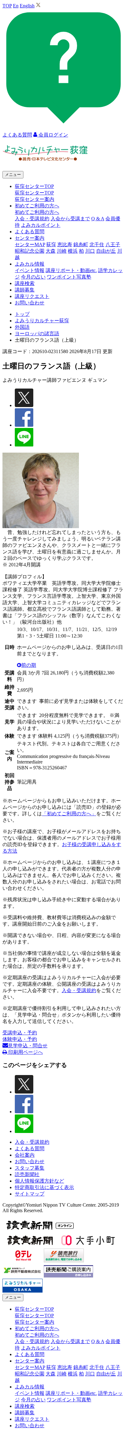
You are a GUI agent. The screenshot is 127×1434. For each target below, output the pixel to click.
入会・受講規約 (32, 218)
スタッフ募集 (29, 1168)
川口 (90, 251)
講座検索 (25, 283)
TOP (7, 5)
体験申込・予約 (19, 1039)
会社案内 (25, 1155)
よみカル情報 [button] (29, 264)
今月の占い (33, 276)
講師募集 (25, 289)
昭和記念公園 (29, 251)
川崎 (62, 251)
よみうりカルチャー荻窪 (42, 320)
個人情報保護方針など (39, 1180)
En (15, 5)
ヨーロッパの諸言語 (37, 333)
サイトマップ (29, 1193)
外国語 (22, 327)
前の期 (28, 665)
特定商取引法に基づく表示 (44, 1187)
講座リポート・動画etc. (71, 270)
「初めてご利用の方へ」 (69, 813)
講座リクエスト (32, 296)
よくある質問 (29, 231)
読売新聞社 (27, 1174)
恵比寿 (64, 244)
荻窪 (51, 244)
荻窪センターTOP (34, 192)
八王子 (112, 244)
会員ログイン (52, 134)
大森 (50, 251)
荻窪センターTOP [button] (34, 186)
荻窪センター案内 (34, 199)
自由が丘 (106, 251)
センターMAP (30, 244)
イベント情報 (29, 270)
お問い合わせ (29, 302)
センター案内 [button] (29, 238)
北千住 (96, 244)
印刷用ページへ (25, 1052)
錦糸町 (80, 244)
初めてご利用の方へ (37, 212)
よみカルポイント (40, 225)
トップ (22, 314)
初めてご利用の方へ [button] (37, 205)
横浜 (73, 251)
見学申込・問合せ (27, 1045)
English (27, 5)
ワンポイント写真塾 (69, 276)
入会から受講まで (70, 218)
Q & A (97, 218)
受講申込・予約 (19, 1032)
